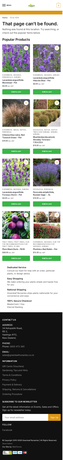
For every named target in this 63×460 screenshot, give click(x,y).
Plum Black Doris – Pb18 (13, 249)
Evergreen (7, 75)
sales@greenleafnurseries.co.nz (18, 355)
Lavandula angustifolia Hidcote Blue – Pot (43, 79)
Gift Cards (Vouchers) (13, 366)
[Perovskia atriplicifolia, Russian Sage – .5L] (47, 172)
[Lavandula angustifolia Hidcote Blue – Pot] (47, 58)
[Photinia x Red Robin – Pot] (47, 225)
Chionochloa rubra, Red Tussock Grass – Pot (13, 136)
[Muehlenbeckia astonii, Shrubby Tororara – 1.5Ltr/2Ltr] (47, 113)
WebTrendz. (17, 447)
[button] (58, 5)
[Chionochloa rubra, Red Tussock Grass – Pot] (16, 113)
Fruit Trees (7, 242)
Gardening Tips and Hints (15, 370)
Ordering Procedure (12, 394)
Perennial (7, 132)
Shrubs (17, 77)
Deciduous (38, 130)
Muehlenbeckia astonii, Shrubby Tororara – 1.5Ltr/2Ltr (44, 139)
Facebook (7, 430)
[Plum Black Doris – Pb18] (16, 225)
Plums (17, 246)
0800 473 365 (17, 346)
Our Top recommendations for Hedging (46, 244)
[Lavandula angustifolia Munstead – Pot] (16, 58)
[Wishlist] (26, 48)
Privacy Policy (9, 379)
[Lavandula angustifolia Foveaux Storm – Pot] (16, 172)
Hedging (17, 75)
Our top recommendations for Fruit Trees (15, 244)
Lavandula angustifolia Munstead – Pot (12, 81)
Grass (16, 130)
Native (23, 130)
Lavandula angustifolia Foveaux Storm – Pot (12, 193)
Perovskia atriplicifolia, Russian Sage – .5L (43, 193)
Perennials (7, 77)
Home (4, 17)
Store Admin (7, 443)
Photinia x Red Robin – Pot (45, 249)
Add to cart (16, 92)
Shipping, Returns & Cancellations (19, 389)
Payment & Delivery (12, 384)
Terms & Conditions (12, 375)
